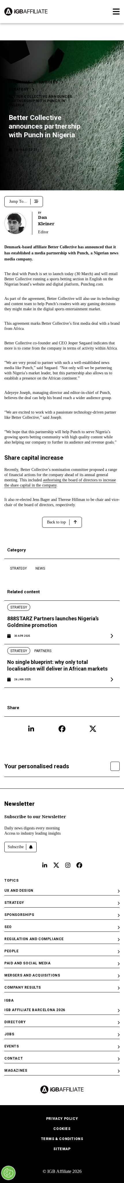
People (11, 951)
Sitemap (61, 1149)
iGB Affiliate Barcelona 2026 (34, 1010)
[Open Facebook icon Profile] (62, 728)
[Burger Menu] (116, 11)
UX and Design (18, 891)
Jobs (9, 1034)
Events (11, 1046)
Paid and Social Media (27, 963)
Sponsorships (19, 915)
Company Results (22, 987)
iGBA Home (19, 82)
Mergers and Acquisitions (32, 975)
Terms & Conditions (62, 1139)
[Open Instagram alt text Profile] (68, 865)
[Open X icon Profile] (92, 728)
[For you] (115, 766)
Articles (48, 82)
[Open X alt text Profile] (56, 865)
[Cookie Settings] (8, 1173)
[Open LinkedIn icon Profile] (31, 728)
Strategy (19, 89)
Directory (15, 1022)
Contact (13, 1058)
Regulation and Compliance (34, 939)
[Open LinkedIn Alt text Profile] (45, 865)
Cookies (61, 1129)
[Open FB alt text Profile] (79, 865)
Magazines (15, 1071)
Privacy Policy (62, 1119)
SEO (8, 927)
